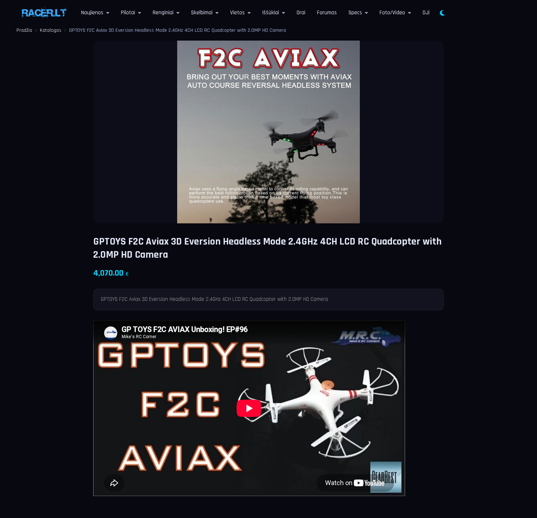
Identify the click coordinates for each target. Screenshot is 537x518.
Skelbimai (202, 12)
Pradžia (24, 30)
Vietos (237, 12)
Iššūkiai (270, 12)
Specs (355, 12)
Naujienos (92, 12)
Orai (301, 12)
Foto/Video (392, 12)
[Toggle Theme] (442, 13)
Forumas (327, 12)
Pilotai (128, 12)
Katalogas (50, 30)
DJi (426, 12)
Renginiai (163, 12)
